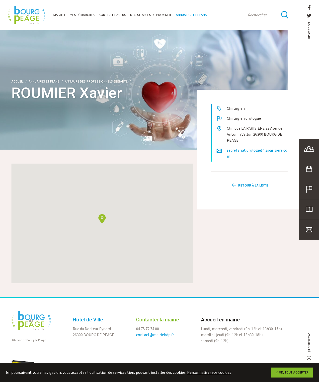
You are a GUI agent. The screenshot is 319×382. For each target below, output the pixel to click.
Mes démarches (82, 15)
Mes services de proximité (151, 15)
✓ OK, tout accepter (292, 372)
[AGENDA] (309, 169)
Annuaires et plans (191, 15)
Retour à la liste (253, 185)
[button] (102, 218)
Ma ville (59, 15)
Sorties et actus (112, 15)
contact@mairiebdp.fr (155, 335)
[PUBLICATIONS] (309, 209)
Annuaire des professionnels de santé (96, 81)
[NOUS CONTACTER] (309, 230)
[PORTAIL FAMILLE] (309, 149)
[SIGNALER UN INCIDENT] (309, 189)
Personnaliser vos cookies (209, 372)
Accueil (17, 81)
